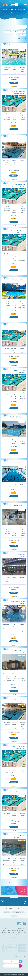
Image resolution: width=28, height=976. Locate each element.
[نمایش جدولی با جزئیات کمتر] (1, 38)
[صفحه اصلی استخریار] (14, 4)
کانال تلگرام (11, 961)
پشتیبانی (14, 916)
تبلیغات (10, 908)
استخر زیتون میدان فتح (20, 184)
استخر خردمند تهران (21, 326)
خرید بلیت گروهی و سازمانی (18, 912)
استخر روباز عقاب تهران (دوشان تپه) (17, 417)
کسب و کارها (5, 908)
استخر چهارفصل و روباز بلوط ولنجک (17, 91)
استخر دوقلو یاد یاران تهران (19, 505)
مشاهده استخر (13, 82)
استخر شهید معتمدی (21, 835)
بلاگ (15, 908)
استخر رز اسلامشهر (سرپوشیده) (18, 138)
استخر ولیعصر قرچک (21, 554)
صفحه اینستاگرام (11, 966)
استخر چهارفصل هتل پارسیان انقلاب (17, 231)
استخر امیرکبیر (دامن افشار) (19, 462)
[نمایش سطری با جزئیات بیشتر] (4, 38)
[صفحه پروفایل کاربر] (7, 4)
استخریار (20, 12)
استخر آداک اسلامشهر (20, 791)
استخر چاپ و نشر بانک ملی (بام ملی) (17, 45)
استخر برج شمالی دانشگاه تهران (18, 746)
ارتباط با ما (20, 908)
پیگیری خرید (7, 912)
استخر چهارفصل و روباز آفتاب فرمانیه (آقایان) (15, 279)
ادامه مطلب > (4, 940)
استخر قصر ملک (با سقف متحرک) (18, 601)
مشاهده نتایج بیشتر (14, 882)
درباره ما (25, 908)
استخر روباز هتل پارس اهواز (19, 370)
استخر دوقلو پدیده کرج (20, 650)
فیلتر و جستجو (19, 26)
